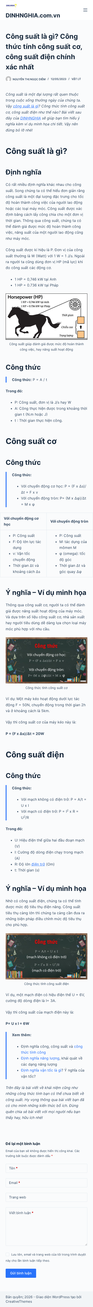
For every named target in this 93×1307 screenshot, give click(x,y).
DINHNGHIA (30, 118)
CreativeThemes (19, 1301)
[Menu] (85, 10)
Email (14, 1183)
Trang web (17, 1197)
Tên (13, 1168)
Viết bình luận (21, 1213)
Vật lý (76, 79)
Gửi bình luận (21, 1273)
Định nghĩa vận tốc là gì (41, 1070)
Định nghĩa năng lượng (40, 1058)
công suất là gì (25, 106)
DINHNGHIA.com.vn (33, 15)
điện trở (38, 864)
